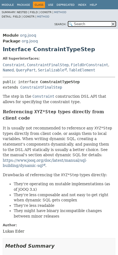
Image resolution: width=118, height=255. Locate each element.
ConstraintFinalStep (48, 65)
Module (8, 4)
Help (93, 4)
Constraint (14, 65)
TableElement (82, 70)
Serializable (51, 70)
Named (8, 70)
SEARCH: (60, 24)
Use (50, 4)
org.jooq (28, 35)
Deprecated (66, 4)
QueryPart (26, 70)
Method (60, 12)
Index (82, 4)
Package (23, 4)
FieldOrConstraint (89, 65)
